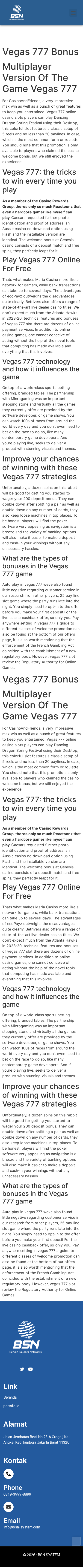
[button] (73, 13)
